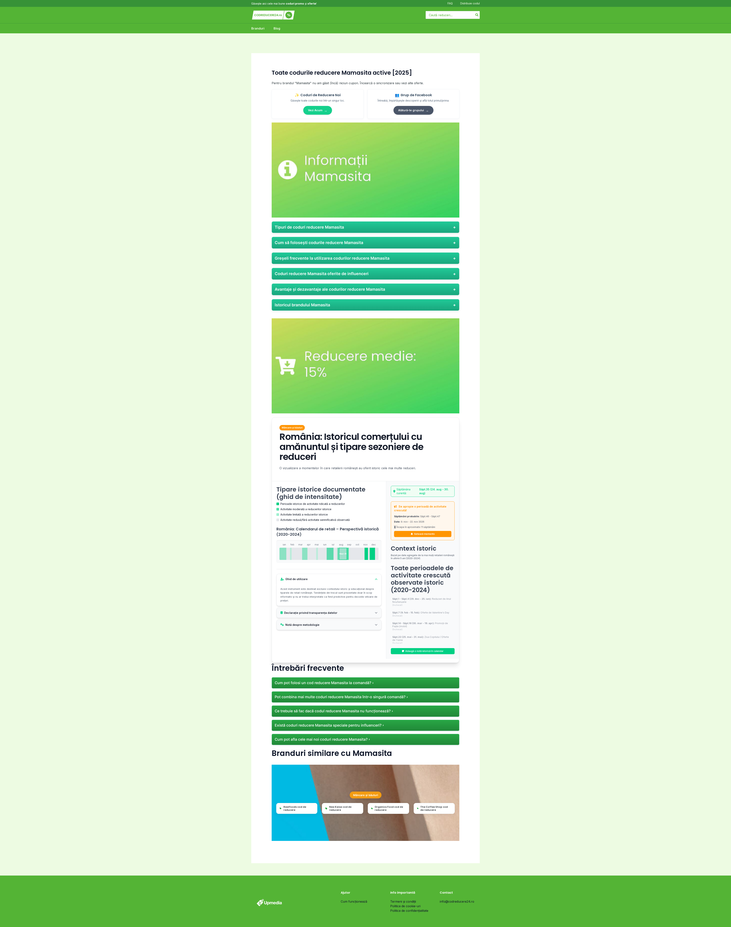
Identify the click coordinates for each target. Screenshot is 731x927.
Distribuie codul (470, 3)
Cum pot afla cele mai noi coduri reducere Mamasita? (321, 739)
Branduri (257, 28)
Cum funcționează (354, 901)
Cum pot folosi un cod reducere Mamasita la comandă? (323, 682)
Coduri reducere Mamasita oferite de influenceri (322, 273)
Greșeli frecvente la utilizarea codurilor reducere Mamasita (332, 258)
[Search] (477, 15)
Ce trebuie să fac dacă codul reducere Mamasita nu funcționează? (333, 711)
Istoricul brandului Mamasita (302, 305)
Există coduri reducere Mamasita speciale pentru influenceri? (328, 725)
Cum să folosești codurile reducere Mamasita (319, 242)
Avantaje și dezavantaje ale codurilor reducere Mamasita (330, 289)
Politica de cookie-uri (405, 906)
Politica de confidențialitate (409, 911)
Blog (277, 28)
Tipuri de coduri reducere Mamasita (309, 227)
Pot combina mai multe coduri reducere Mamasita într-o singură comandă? (340, 697)
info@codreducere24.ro (457, 901)
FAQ (450, 3)
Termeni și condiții (403, 901)
